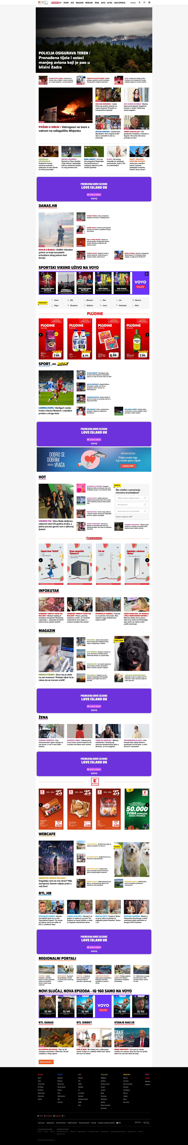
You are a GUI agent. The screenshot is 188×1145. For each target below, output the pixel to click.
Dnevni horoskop (127, 1084)
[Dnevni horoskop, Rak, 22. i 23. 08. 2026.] (105, 300)
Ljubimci (103, 1090)
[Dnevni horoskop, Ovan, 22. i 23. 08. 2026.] (57, 300)
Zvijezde (80, 1078)
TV (79, 1090)
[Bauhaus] (94, 541)
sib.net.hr (73, 1131)
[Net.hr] (147, 1123)
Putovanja (103, 1096)
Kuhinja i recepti (105, 1084)
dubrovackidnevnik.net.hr (118, 1131)
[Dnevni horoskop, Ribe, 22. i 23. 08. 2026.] (137, 305)
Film (79, 1081)
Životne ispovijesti (105, 1105)
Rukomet (60, 1081)
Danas (40, 1074)
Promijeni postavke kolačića (106, 1123)
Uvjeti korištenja (61, 1123)
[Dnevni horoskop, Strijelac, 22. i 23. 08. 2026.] (89, 305)
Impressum (41, 1123)
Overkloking (126, 1090)
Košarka (60, 1090)
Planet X (125, 1093)
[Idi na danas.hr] (56, 2)
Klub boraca (61, 1084)
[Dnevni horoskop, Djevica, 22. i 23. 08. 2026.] (137, 300)
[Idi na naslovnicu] (43, 4)
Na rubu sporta (61, 1087)
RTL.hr (40, 1131)
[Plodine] (94, 313)
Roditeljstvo (104, 1099)
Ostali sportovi (61, 1096)
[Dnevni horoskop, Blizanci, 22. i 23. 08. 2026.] (89, 300)
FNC (59, 1099)
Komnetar (125, 1087)
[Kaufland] (94, 782)
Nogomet (60, 1078)
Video (147, 1078)
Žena (97, 2)
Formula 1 (60, 1102)
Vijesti (39, 1078)
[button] (41, 274)
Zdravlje (103, 1102)
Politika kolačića (72, 1123)
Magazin (79, 2)
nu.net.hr (140, 1131)
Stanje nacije (41, 1093)
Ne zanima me (123, 505)
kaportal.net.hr (82, 1131)
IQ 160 (109, 3)
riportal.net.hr (105, 1131)
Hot (72, 2)
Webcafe (89, 2)
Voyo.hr (52, 1131)
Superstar (80, 1096)
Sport (66, 2)
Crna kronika (41, 1084)
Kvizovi (125, 1099)
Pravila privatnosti (84, 1123)
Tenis (59, 1093)
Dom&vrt (103, 1081)
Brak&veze (103, 1078)
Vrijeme (40, 1099)
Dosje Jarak (41, 1096)
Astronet (125, 1078)
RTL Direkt (40, 1090)
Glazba (80, 1084)
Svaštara (125, 1096)
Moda (102, 1093)
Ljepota (103, 1087)
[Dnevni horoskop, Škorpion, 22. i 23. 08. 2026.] (73, 305)
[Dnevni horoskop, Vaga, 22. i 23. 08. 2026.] (57, 305)
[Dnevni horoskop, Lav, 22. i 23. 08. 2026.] (121, 300)
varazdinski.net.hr (93, 1131)
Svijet (39, 1081)
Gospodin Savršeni (83, 1099)
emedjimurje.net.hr (62, 1131)
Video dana (126, 1102)
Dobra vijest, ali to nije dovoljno (128, 511)
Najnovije (147, 1081)
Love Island (81, 1093)
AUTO (103, 3)
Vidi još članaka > (46, 1062)
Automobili (104, 1108)
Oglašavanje (50, 1123)
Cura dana (125, 1081)
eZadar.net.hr (132, 1131)
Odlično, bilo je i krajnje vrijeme (128, 498)
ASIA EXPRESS (119, 3)
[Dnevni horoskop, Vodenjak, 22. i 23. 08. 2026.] (121, 305)
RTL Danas (40, 1087)
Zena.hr (46, 1131)
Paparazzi (80, 1087)
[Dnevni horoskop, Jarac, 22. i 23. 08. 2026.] (105, 305)
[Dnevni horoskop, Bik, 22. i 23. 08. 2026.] (73, 300)
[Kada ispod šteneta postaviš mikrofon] (131, 653)
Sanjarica (147, 1084)
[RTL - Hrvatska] (138, 1123)
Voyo (79, 1105)
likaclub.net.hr (61, 1134)
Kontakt (93, 1123)
